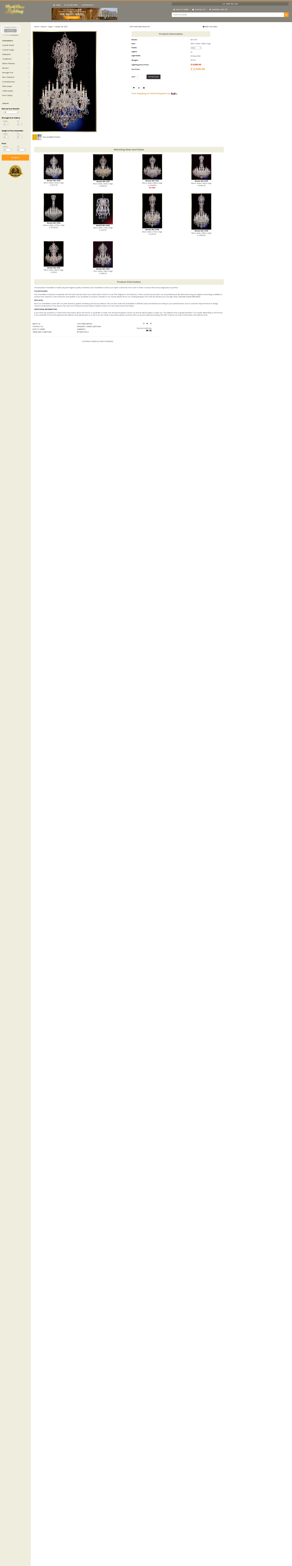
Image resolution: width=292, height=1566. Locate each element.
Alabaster (6, 54)
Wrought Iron (7, 72)
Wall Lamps (7, 86)
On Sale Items (72, 5)
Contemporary (8, 82)
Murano (5, 68)
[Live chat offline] (10, 29)
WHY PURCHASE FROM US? (140, 27)
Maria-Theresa (8, 63)
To (18, 121)
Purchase (154, 77)
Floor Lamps (7, 95)
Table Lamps (7, 91)
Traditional (6, 59)
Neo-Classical (8, 77)
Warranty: (81, 329)
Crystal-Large (8, 50)
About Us (36, 324)
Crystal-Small (8, 45)
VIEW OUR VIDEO (211, 27)
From (5, 121)
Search (43, 27)
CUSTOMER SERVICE (84, 324)
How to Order (182, 9)
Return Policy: (83, 332)
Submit (16, 157)
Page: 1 (50, 27)
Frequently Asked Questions (89, 326)
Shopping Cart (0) (219, 9)
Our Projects (88, 5)
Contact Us (200, 9)
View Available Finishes (51, 137)
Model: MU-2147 (61, 27)
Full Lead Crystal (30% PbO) (189, 297)
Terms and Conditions (42, 332)
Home (58, 5)
